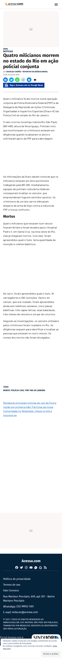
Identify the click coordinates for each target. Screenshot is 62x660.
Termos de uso (11, 584)
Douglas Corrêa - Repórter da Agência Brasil (27, 72)
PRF (27, 390)
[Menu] (56, 4)
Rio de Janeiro (37, 390)
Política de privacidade (17, 579)
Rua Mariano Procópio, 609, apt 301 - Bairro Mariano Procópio (29, 598)
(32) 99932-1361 (25, 606)
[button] (5, 79)
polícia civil (17, 390)
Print (35, 79)
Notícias (8, 51)
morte (6, 390)
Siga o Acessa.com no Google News (26, 85)
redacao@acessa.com (25, 612)
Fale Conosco (11, 590)
